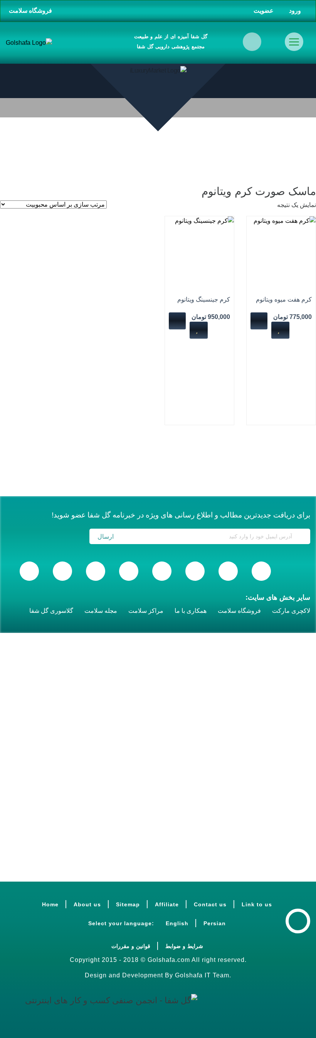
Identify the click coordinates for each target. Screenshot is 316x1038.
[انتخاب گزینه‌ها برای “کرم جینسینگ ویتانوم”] (177, 320)
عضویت (264, 10)
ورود (296, 10)
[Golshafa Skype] (261, 571)
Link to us (257, 904)
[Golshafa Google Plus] (62, 571)
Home (50, 904)
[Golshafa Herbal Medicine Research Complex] (29, 43)
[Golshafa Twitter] (128, 571)
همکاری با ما (191, 610)
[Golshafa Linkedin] (195, 571)
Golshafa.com (169, 960)
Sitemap (128, 904)
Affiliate (167, 904)
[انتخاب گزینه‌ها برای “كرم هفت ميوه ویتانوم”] (258, 320)
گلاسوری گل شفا (51, 610)
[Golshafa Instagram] (95, 571)
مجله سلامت (100, 610)
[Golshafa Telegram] (161, 571)
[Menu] (294, 41)
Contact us (210, 904)
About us (87, 904)
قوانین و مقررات (130, 946)
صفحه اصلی (294, 155)
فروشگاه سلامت (30, 10)
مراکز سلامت (145, 610)
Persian (214, 923)
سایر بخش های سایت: (277, 597)
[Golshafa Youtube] (228, 571)
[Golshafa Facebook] (29, 571)
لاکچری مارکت (291, 610)
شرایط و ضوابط (184, 946)
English (177, 923)
